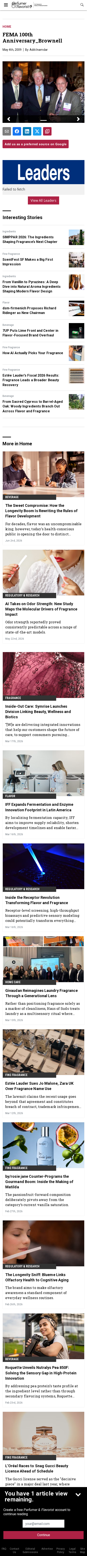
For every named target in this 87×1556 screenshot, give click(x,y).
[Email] (7, 131)
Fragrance (13, 698)
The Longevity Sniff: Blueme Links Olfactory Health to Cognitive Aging (37, 1277)
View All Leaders (44, 200)
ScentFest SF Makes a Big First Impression (28, 262)
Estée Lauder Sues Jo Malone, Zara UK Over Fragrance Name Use (39, 1086)
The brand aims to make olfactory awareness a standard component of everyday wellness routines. (36, 1292)
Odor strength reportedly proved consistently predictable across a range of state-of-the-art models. (41, 627)
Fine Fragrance (11, 253)
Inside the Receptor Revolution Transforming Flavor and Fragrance (36, 900)
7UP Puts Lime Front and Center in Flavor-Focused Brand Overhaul (30, 333)
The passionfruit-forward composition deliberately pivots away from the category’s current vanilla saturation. (38, 1199)
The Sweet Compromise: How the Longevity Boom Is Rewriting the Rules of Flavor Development (41, 510)
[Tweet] (37, 131)
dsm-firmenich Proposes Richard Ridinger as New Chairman (29, 310)
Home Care (12, 982)
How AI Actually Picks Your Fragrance (33, 353)
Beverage (8, 325)
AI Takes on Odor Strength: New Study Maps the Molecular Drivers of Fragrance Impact (41, 609)
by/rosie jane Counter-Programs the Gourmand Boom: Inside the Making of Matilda (39, 1181)
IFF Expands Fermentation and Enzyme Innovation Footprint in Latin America (39, 807)
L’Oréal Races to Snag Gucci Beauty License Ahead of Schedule (36, 1468)
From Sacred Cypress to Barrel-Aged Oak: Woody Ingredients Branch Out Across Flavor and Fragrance (33, 406)
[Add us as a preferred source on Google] (47, 131)
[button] (9, 119)
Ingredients (9, 231)
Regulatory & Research (22, 595)
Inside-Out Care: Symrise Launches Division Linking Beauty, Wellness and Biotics (38, 711)
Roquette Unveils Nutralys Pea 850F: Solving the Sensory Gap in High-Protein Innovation (40, 1372)
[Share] (17, 131)
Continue (43, 1535)
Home (7, 26)
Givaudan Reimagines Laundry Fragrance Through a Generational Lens (41, 993)
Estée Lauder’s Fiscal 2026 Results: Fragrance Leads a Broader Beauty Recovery (31, 380)
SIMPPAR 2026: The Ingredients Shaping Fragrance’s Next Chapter (30, 239)
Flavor (6, 302)
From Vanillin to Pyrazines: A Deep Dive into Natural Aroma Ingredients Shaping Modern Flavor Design (32, 286)
